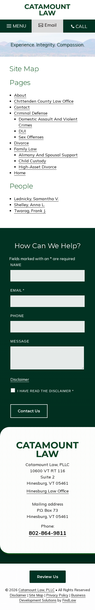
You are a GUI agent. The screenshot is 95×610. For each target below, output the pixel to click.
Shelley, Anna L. (29, 204)
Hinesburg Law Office (48, 491)
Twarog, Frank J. (30, 210)
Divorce (21, 143)
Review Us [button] (47, 576)
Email (17, 290)
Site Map (36, 595)
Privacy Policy (57, 595)
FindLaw (69, 600)
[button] (15, 24)
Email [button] (50, 25)
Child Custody (32, 160)
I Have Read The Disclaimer (45, 391)
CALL (81, 26)
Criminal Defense (31, 113)
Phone (17, 316)
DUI (22, 131)
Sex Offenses (31, 137)
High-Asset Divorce (37, 166)
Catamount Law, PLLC (36, 590)
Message (19, 341)
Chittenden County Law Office (44, 101)
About (20, 95)
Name (15, 265)
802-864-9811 (47, 533)
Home (20, 172)
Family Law (25, 149)
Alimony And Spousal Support (48, 154)
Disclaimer (19, 379)
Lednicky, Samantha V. (36, 198)
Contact (22, 107)
